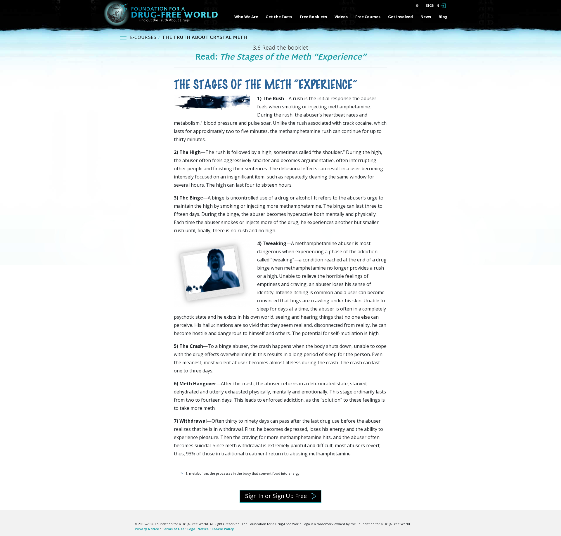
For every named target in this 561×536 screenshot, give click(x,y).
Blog (443, 16)
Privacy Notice (147, 529)
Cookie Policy (223, 529)
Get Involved (400, 16)
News (425, 16)
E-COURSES (143, 38)
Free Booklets (313, 16)
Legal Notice (198, 529)
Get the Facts (279, 16)
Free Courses (367, 16)
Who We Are (246, 16)
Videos (341, 16)
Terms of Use (173, 529)
